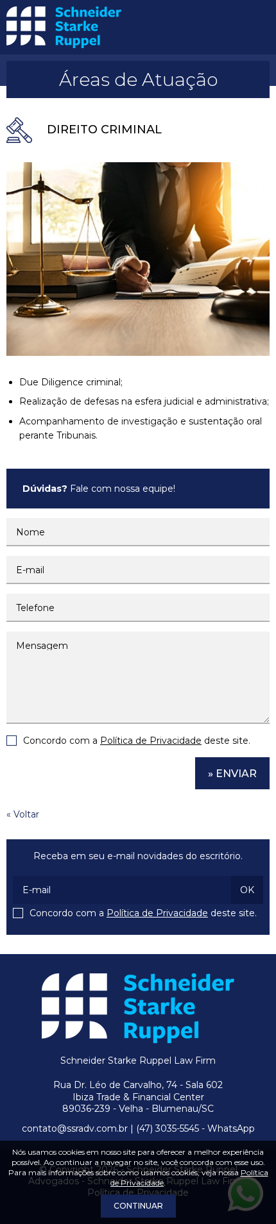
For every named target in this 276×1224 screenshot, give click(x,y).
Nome (30, 532)
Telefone (35, 607)
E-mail (30, 570)
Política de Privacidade (151, 740)
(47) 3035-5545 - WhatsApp (195, 1128)
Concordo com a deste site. (136, 740)
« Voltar (22, 814)
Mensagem (42, 645)
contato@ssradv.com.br (75, 1128)
